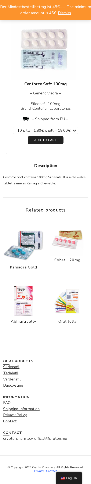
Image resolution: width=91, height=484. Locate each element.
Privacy (39, 471)
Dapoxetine (13, 385)
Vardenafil (12, 379)
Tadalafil (10, 373)
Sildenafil (11, 366)
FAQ (7, 402)
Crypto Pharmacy (43, 467)
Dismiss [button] (64, 12)
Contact (51, 471)
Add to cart (45, 140)
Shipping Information (21, 408)
